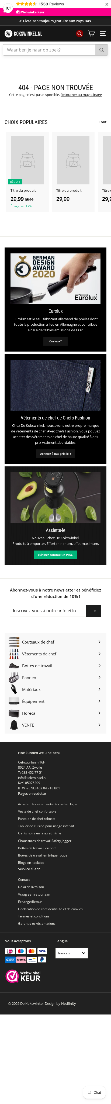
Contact (24, 879)
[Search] (101, 49)
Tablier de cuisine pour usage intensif (46, 826)
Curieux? (55, 341)
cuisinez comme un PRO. (55, 555)
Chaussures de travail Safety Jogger (44, 840)
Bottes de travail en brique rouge (42, 855)
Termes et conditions (34, 916)
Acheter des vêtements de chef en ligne (47, 804)
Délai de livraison (31, 887)
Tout (102, 121)
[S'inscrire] (93, 611)
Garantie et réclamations (37, 923)
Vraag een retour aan (34, 894)
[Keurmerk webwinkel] (23, 976)
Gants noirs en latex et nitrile (39, 833)
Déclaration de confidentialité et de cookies (50, 909)
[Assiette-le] (55, 497)
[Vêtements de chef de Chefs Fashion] (55, 385)
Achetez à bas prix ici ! (55, 454)
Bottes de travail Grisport (37, 848)
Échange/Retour (30, 901)
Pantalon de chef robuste (37, 818)
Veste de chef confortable (37, 811)
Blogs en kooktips (31, 862)
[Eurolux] (55, 278)
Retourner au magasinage (81, 94)
